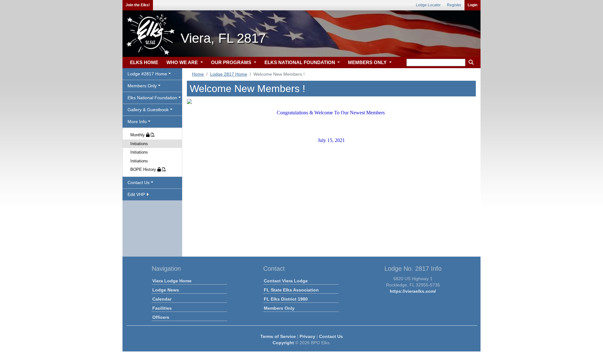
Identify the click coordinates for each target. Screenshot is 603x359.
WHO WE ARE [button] (182, 62)
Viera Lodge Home (172, 280)
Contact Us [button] (138, 182)
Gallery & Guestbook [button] (148, 109)
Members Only (279, 308)
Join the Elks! (138, 5)
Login (472, 5)
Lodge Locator (428, 5)
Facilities (162, 308)
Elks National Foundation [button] (152, 97)
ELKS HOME (144, 62)
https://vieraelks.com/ (413, 291)
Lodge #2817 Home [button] (147, 73)
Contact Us (331, 336)
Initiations (139, 143)
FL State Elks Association (291, 289)
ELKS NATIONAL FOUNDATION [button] (300, 62)
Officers (160, 317)
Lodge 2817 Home (228, 74)
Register (454, 5)
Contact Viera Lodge (286, 280)
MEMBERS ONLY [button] (368, 62)
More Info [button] (137, 121)
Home (198, 74)
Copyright (283, 342)
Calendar (161, 299)
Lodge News (165, 289)
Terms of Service (278, 336)
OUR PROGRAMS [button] (232, 62)
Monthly (138, 135)
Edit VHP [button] (137, 194)
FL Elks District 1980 (286, 299)
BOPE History (143, 169)
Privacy (307, 336)
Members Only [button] (142, 85)
